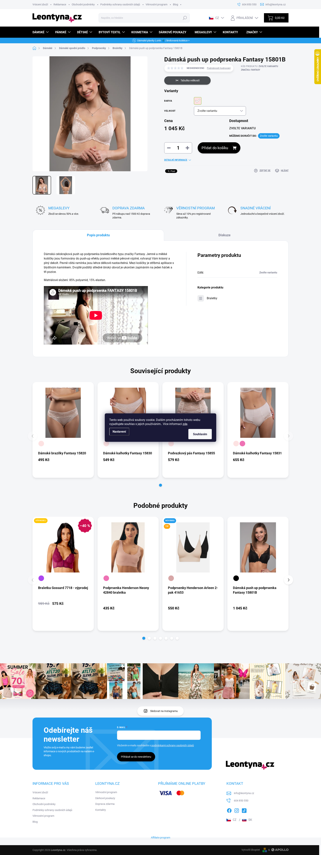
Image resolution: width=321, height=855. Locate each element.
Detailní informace (175, 160)
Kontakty (100, 809)
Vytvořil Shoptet (250, 849)
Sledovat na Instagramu (164, 711)
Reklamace (60, 4)
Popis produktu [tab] (98, 235)
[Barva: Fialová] (41, 578)
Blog (175, 4)
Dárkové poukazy (105, 798)
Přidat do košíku (215, 148)
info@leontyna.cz (244, 793)
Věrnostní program (156, 4)
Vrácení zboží (40, 4)
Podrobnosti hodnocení (219, 68)
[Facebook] (229, 810)
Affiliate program (160, 837)
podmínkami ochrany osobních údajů (172, 745)
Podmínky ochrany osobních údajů (120, 4)
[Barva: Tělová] (41, 443)
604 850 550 (241, 800)
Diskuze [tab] (224, 235)
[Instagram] (236, 810)
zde (185, 424)
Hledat (185, 17)
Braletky (212, 298)
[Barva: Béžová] (171, 578)
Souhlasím (200, 434)
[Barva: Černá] (236, 578)
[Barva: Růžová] (242, 443)
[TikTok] (244, 810)
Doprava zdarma (105, 803)
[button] (160, 485)
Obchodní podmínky (83, 4)
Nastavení (119, 431)
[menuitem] (41, 32)
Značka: (250, 70)
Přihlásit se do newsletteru (136, 756)
